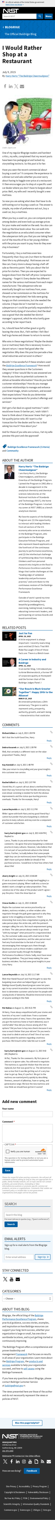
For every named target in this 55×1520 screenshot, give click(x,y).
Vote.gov (47, 1510)
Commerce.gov (10, 1510)
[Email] (22, 86)
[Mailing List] (49, 1461)
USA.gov (36, 1510)
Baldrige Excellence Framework (21, 365)
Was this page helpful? (27, 1422)
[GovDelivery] (18, 1279)
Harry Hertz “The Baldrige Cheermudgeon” (27, 75)
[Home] (11, 11)
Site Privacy (11, 1486)
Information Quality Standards (36, 1504)
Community (12, 450)
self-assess (29, 1368)
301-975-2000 (7, 1451)
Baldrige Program (15, 1361)
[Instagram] (24, 1461)
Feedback (32, 1470)
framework (21, 1354)
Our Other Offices (32, 1456)
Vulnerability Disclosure (38, 1492)
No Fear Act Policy (12, 1498)
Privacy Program (40, 1486)
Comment (8, 1121)
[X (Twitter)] (5, 1279)
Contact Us (19, 1456)
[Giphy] (36, 1461)
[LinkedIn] (18, 1461)
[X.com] (16, 86)
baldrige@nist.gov (14, 1385)
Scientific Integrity (12, 1504)
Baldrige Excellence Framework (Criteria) (29, 447)
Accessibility (24, 1486)
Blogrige (12, 27)
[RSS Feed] (42, 1461)
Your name (8, 1108)
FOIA (25, 1498)
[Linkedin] (11, 86)
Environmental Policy (39, 1498)
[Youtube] (11, 1279)
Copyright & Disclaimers (14, 1492)
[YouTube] (30, 1461)
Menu (49, 16)
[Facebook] (5, 86)
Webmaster (7, 1456)
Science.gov (25, 1510)
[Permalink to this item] (35, 460)
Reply (49, 740)
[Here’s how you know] (27, 3)
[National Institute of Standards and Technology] (22, 1436)
